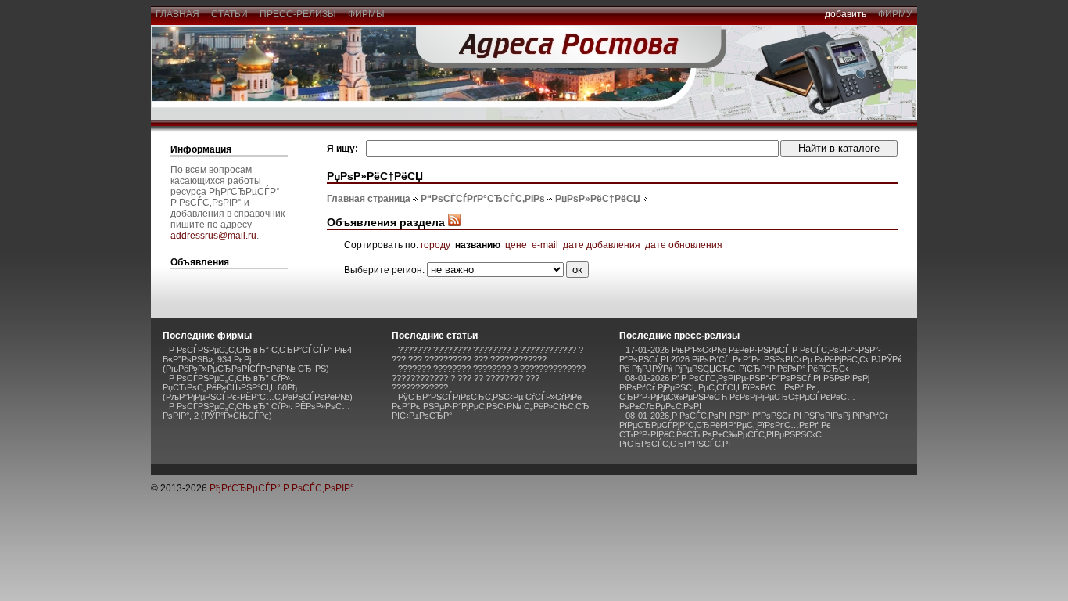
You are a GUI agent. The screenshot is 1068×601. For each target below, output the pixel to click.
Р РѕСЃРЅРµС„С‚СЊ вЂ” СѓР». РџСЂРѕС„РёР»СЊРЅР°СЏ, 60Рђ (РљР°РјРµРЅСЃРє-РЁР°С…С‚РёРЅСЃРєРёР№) (258, 387)
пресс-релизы (298, 14)
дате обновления (683, 244)
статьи (229, 14)
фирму (895, 14)
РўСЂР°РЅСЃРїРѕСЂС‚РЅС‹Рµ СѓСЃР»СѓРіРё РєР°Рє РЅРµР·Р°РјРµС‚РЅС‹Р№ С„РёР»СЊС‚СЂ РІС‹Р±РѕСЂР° (491, 406)
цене (516, 244)
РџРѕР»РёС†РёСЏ (597, 198)
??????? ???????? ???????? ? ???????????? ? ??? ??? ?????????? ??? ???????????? (487, 354)
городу (435, 244)
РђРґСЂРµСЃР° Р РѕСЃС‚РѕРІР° (282, 488)
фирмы (366, 14)
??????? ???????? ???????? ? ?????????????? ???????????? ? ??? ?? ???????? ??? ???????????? (489, 378)
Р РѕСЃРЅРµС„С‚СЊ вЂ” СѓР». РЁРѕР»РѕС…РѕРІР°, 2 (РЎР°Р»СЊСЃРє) (256, 410)
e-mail (545, 244)
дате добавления (601, 244)
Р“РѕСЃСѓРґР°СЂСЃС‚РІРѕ (483, 198)
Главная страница (368, 198)
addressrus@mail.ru (213, 235)
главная (177, 14)
